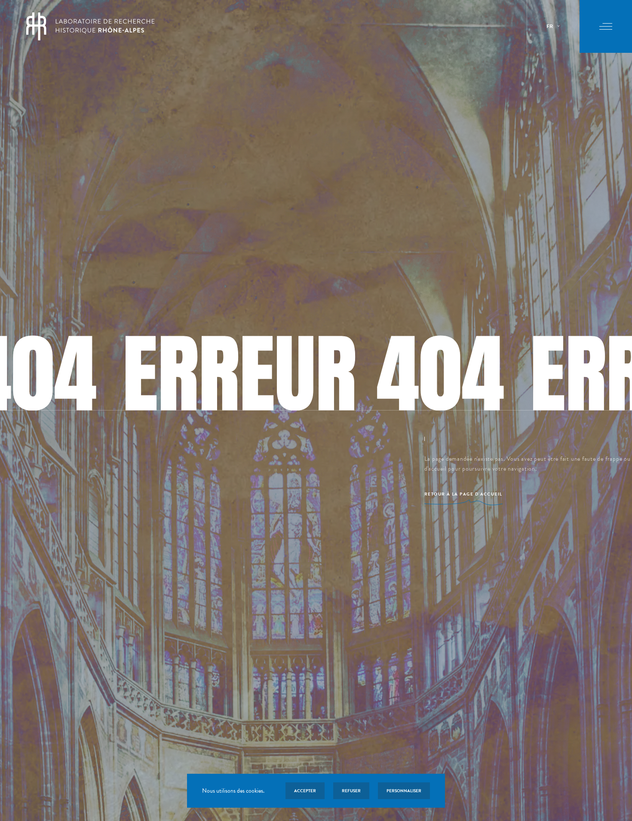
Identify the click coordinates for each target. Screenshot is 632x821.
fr (549, 26)
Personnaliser (404, 791)
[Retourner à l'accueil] (90, 26)
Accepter (305, 791)
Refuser (351, 791)
